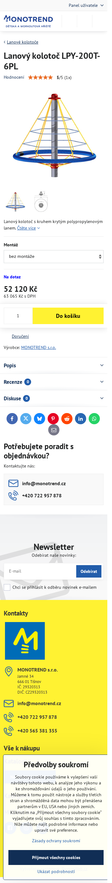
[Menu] (99, 21)
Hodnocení (14, 77)
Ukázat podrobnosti (56, 871)
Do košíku (68, 315)
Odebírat (89, 571)
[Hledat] (69, 21)
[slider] (40, 77)
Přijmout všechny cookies (56, 857)
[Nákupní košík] (84, 21)
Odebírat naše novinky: (54, 555)
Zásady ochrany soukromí (56, 840)
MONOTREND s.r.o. (38, 347)
